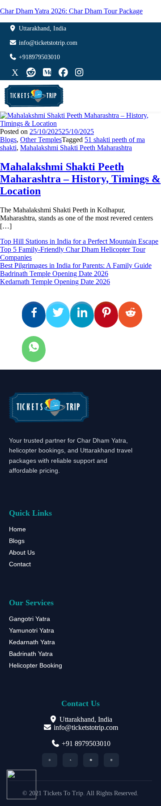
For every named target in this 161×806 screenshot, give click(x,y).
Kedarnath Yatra (32, 642)
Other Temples (41, 139)
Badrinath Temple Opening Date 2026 (54, 273)
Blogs (8, 139)
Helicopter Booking (35, 665)
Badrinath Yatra (31, 653)
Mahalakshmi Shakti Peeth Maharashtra (76, 147)
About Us (22, 552)
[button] (151, 96)
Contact (20, 564)
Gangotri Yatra (29, 618)
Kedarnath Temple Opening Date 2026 (55, 281)
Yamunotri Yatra (31, 630)
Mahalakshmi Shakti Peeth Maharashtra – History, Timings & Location (80, 179)
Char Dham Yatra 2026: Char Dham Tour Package (71, 11)
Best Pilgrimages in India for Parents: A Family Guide (76, 265)
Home (17, 529)
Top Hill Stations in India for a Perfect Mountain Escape (79, 241)
